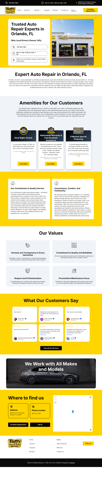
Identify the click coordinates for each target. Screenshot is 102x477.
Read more (43, 334)
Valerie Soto (22, 318)
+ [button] (55, 397)
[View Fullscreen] (55, 402)
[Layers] (91, 397)
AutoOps (72, 463)
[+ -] (73, 413)
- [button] (55, 399)
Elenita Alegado (49, 338)
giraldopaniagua (76, 318)
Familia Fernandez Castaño (26, 338)
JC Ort (73, 338)
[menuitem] (19, 10)
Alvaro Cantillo (49, 318)
